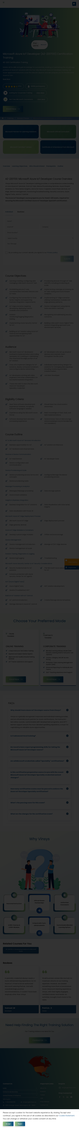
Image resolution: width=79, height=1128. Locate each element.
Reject (20, 1124)
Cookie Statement (66, 1115)
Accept (8, 1124)
